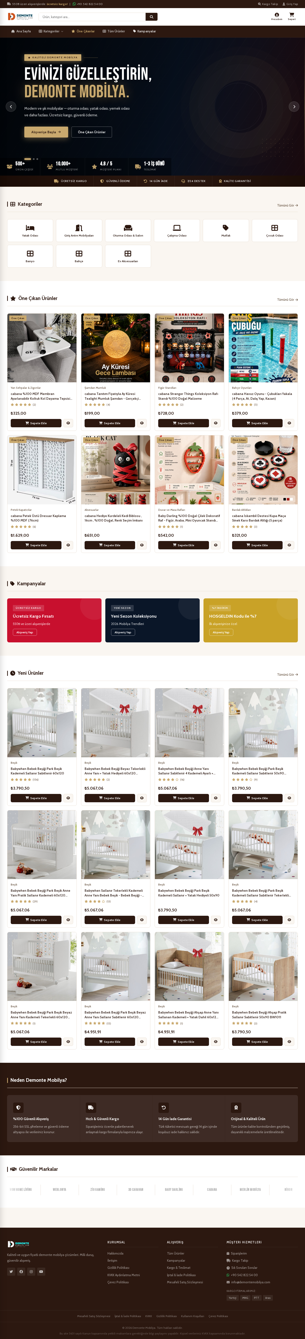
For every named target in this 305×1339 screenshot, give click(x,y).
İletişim (112, 1260)
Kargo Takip (270, 4)
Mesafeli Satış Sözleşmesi (185, 1282)
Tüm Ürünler (116, 31)
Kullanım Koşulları (192, 1316)
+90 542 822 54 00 (90, 4)
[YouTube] (41, 1272)
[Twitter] (11, 1272)
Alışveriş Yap (24, 632)
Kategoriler (51, 31)
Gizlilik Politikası (118, 1268)
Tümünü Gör (285, 205)
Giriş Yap (292, 4)
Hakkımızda (115, 1253)
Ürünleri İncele (43, 129)
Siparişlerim (239, 1253)
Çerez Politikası (118, 1282)
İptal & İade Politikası (181, 1275)
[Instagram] (31, 1272)
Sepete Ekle (38, 423)
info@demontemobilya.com (250, 1282)
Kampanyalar (146, 31)
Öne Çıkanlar (86, 31)
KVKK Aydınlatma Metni (123, 1275)
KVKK (148, 1316)
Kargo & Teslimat (178, 1268)
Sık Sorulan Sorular (244, 1268)
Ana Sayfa (23, 31)
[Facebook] (21, 1272)
